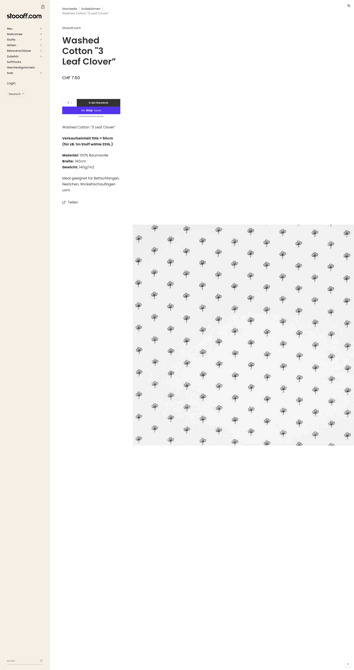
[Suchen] (41, 660)
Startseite (69, 9)
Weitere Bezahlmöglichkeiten (91, 116)
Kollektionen (91, 9)
